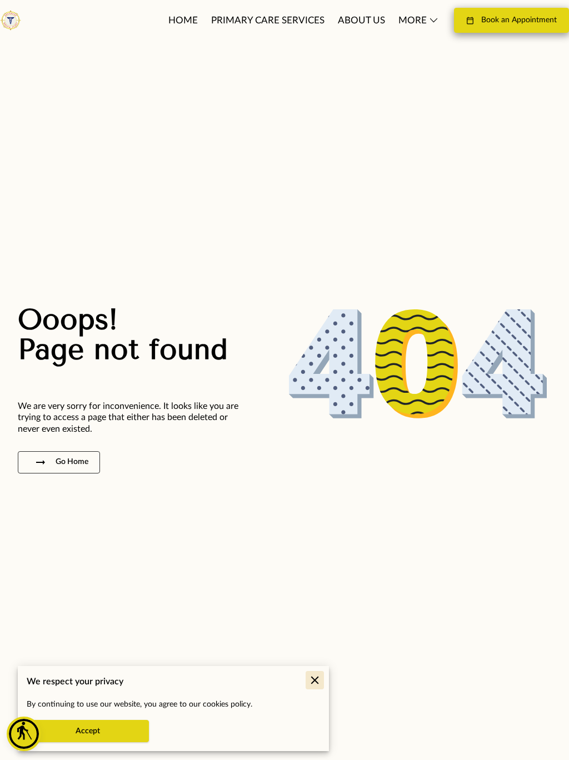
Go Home (72, 462)
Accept (88, 731)
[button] (24, 734)
